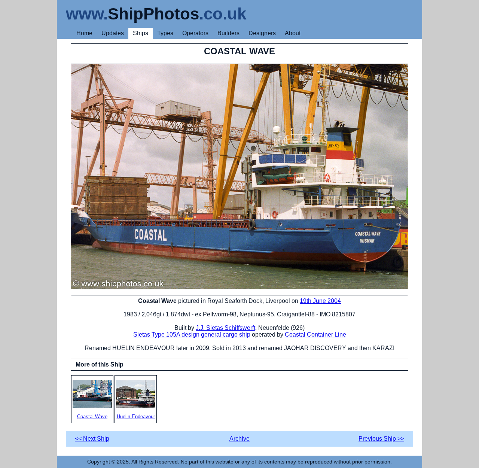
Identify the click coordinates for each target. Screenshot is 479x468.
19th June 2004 (320, 301)
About (292, 33)
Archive (239, 438)
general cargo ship (225, 334)
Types (165, 33)
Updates (112, 33)
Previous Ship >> (381, 438)
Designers (262, 33)
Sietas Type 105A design (166, 334)
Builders (228, 33)
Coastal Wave (92, 416)
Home (84, 33)
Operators (195, 33)
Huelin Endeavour (136, 416)
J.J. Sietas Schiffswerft (225, 328)
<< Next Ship (92, 438)
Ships (140, 33)
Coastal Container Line (315, 334)
